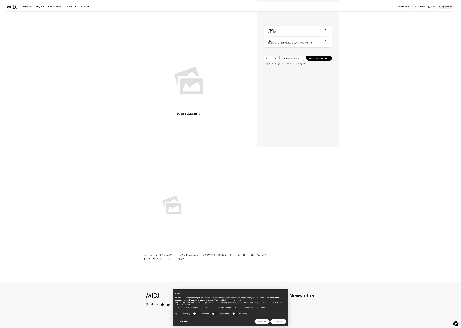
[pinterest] (162, 304)
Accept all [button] (278, 321)
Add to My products (318, 58)
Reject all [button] (262, 321)
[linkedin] (157, 304)
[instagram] (147, 304)
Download (71, 7)
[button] (455, 323)
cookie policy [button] (236, 300)
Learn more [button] (183, 321)
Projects (40, 7)
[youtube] (168, 304)
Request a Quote (291, 58)
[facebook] (152, 304)
